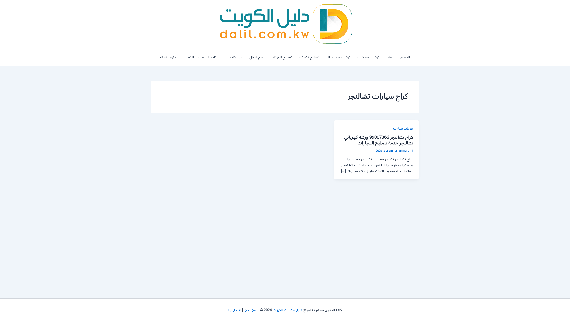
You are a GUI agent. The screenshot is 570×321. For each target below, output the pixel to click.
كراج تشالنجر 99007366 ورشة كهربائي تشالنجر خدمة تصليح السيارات (378, 140)
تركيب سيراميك (338, 57)
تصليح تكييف (309, 57)
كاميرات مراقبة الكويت (200, 57)
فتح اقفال (256, 57)
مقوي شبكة (168, 57)
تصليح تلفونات (281, 57)
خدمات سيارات (403, 128)
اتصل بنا (234, 310)
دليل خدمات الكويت (287, 310)
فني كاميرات (233, 57)
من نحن (250, 310)
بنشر (389, 57)
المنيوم (405, 57)
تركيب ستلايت (368, 57)
